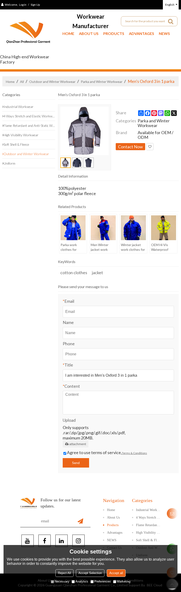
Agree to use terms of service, (107, 452)
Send (76, 463)
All (22, 82)
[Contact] (172, 513)
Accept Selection (90, 573)
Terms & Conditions (134, 453)
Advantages (141, 33)
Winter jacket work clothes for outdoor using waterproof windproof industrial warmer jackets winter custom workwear (133, 247)
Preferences (102, 581)
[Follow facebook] (44, 541)
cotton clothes (73, 272)
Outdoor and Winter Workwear (52, 82)
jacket (97, 272)
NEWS (164, 33)
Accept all (116, 573)
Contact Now (130, 146)
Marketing (123, 581)
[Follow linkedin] (61, 541)
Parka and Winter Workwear (101, 82)
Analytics (81, 581)
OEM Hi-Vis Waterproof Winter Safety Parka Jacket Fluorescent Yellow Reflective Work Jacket (163, 247)
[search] (170, 21)
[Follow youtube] (27, 541)
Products (113, 33)
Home (68, 33)
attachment (77, 444)
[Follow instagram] (78, 541)
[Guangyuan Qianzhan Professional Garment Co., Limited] (28, 34)
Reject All (64, 573)
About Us (89, 33)
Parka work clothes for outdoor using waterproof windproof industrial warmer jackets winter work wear (72, 247)
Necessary (62, 581)
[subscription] (80, 521)
